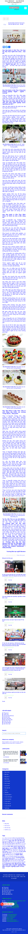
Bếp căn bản (6, 772)
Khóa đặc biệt (7, 787)
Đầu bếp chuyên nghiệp (14, 865)
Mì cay (21, 853)
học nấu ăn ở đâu (10, 851)
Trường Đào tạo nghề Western (13, 858)
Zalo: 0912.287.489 (20, 1)
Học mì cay (14, 845)
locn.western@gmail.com (12, 907)
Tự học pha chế (7, 805)
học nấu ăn (10, 848)
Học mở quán (7, 783)
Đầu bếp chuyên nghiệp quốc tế (14, 865)
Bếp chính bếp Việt (9, 838)
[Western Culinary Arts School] (14, 8)
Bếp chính (6, 774)
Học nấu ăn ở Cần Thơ (13, 849)
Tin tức (5, 790)
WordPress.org (7, 829)
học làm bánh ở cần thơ (13, 843)
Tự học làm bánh (7, 799)
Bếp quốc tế (6, 776)
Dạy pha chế (15, 842)
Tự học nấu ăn (7, 801)
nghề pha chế (12, 854)
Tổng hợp (6, 792)
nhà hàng (6, 856)
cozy (10, 839)
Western (8, 863)
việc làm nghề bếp (17, 861)
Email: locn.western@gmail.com (15, 2)
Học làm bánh (7, 781)
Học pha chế (6, 785)
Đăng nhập (7, 823)
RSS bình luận (7, 827)
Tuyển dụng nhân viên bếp (15, 860)
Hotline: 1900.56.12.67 (9, 1)
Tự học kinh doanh (8, 796)
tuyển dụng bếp (18, 859)
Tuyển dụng (6, 808)
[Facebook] (12, 4)
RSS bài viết (7, 825)
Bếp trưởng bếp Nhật (17, 838)
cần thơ (13, 839)
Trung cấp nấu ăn (7, 794)
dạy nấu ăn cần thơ (15, 841)
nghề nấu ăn (6, 854)
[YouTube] (14, 4)
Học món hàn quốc (20, 845)
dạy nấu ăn (6, 841)
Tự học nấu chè (7, 803)
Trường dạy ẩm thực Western (8, 857)
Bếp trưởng (6, 778)
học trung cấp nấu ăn (16, 853)
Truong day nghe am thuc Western (16, 856)
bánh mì (3, 838)
